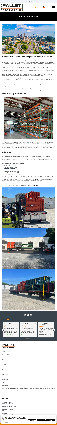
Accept (50, 420)
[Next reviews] (54, 330)
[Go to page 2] (28, 338)
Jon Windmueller (45, 323)
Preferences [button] (6, 422)
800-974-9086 (35, 185)
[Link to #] (36, 7)
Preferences (32, 420)
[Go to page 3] (29, 338)
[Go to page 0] (26, 338)
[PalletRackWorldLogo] (12, 3)
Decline (41, 420)
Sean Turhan (9, 323)
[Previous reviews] (3, 330)
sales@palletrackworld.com (10, 394)
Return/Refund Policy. (13, 390)
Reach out (4, 185)
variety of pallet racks (11, 146)
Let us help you (38, 179)
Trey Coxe (26, 323)
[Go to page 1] (27, 338)
